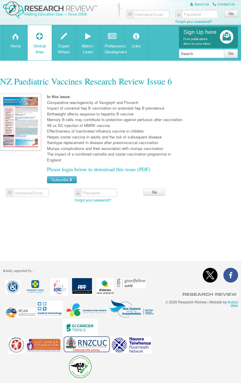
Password (192, 14)
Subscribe (60, 179)
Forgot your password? (193, 21)
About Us (199, 3)
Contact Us (224, 3)
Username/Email (149, 14)
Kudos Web (233, 303)
